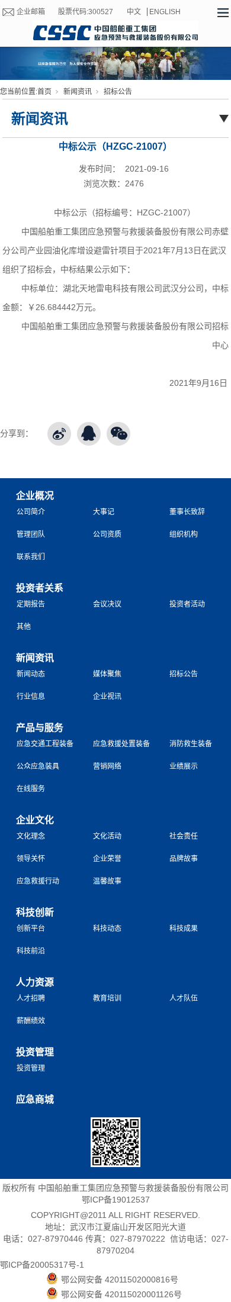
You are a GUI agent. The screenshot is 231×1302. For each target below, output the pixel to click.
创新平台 (31, 928)
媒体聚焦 (107, 674)
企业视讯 (107, 696)
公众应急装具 (38, 766)
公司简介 (31, 512)
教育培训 (107, 998)
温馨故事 (107, 881)
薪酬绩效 (31, 1021)
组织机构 (183, 534)
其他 (24, 627)
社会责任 (183, 836)
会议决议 (107, 604)
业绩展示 (183, 766)
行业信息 (31, 696)
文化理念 (31, 836)
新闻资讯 (77, 92)
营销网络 (107, 766)
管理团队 (31, 534)
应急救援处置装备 (121, 744)
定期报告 (31, 604)
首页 (44, 92)
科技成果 (183, 928)
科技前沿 (31, 951)
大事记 (103, 512)
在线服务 (31, 789)
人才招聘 (31, 998)
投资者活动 (187, 604)
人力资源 (35, 982)
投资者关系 (39, 588)
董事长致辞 (187, 512)
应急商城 (35, 1099)
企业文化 (35, 820)
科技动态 (107, 928)
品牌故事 (183, 859)
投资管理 (35, 1052)
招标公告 (118, 92)
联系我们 (31, 557)
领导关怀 (31, 859)
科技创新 (35, 912)
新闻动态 (31, 674)
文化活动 (107, 836)
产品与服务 (39, 728)
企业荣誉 (107, 859)
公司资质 (107, 534)
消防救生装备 (190, 744)
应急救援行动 (38, 881)
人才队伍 (183, 998)
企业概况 (35, 496)
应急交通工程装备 (45, 744)
